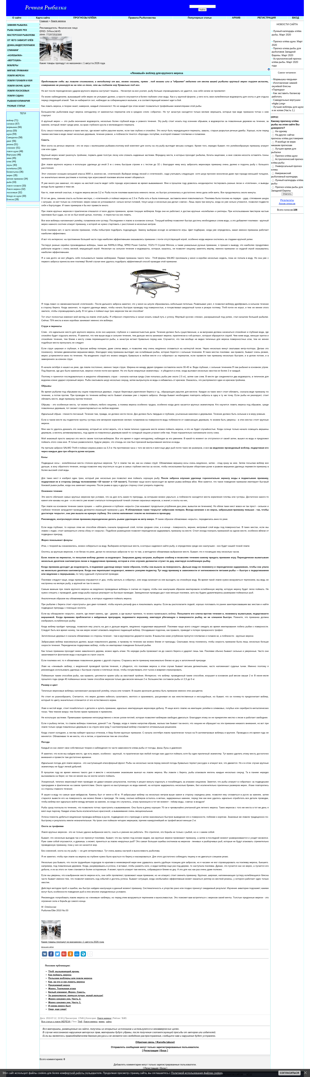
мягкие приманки (15, 179)
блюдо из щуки (14, 196)
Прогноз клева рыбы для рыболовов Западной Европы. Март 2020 (286, 52)
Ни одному (281, 131)
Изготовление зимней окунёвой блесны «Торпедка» (284, 86)
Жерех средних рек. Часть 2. (64, 998)
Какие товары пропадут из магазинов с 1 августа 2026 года (72, 942)
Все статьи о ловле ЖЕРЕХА (55, 1021)
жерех (10, 175)
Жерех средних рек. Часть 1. (64, 1002)
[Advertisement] (212, 988)
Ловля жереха (14, 189)
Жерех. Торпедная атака (62, 988)
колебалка (12, 168)
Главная (44, 21)
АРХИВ (236, 17)
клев (9, 161)
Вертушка (11, 155)
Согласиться (289, 1073)
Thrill (80, 1021)
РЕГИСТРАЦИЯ (267, 17)
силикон (11, 124)
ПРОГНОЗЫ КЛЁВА (85, 17)
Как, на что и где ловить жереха (66, 981)
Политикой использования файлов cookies (196, 1073)
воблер (10, 120)
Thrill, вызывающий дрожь (63, 971)
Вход (163, 1050)
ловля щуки (12, 151)
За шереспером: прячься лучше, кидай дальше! (75, 995)
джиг (9, 141)
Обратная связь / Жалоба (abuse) (155, 1042)
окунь (9, 165)
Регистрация (151, 1050)
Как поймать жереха (59, 974)
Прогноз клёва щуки (286, 156)
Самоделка (12, 137)
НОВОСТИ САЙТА (287, 24)
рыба (9, 182)
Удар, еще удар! (57, 1009)
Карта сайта (43, 17)
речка (9, 131)
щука (9, 134)
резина (10, 144)
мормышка (12, 127)
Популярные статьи (200, 17)
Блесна (10, 199)
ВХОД (295, 17)
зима (9, 158)
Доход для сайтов (47, 947)
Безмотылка (13, 172)
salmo (109, 1021)
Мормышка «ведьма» (285, 79)
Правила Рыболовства (142, 17)
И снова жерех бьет (59, 1005)
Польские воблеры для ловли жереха (70, 978)
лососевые (12, 192)
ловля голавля (14, 186)
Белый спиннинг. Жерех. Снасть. (67, 992)
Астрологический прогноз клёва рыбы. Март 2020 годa (286, 62)
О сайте (16, 17)
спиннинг (11, 148)
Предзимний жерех (59, 985)
